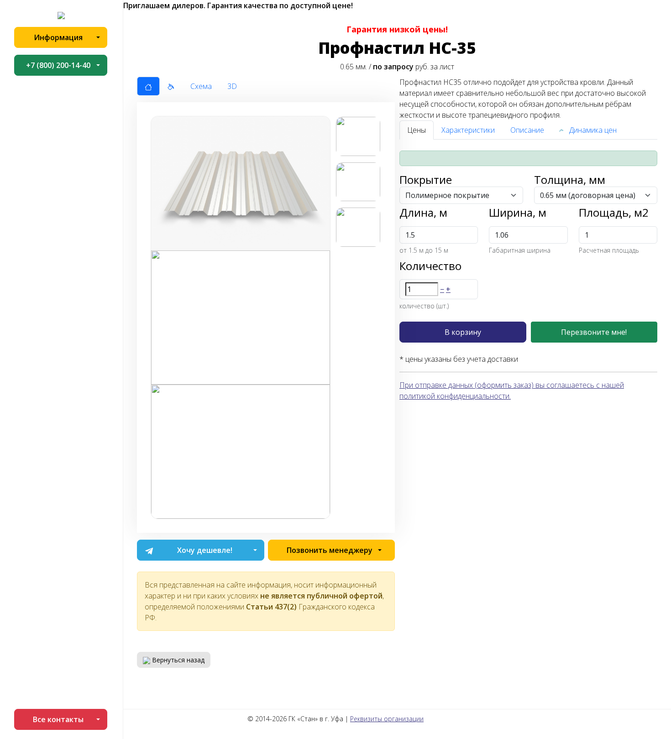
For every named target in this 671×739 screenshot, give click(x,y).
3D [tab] (232, 86)
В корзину (463, 332)
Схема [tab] (201, 86)
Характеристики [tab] (468, 130)
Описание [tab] (527, 130)
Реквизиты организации (387, 718)
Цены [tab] (416, 130)
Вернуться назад (177, 660)
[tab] (148, 86)
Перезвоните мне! (594, 332)
